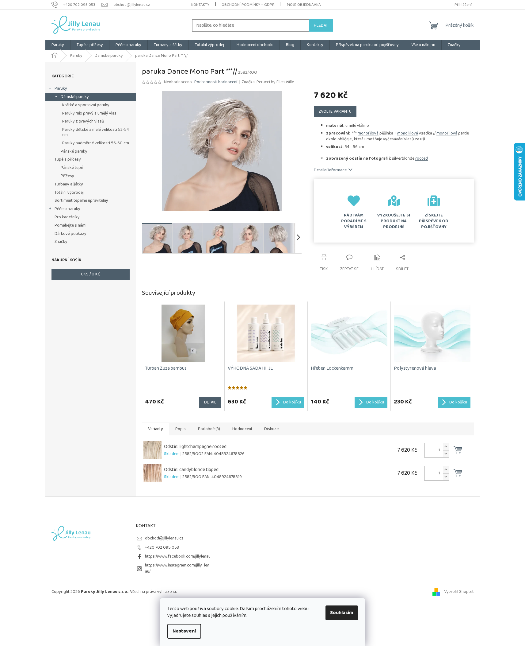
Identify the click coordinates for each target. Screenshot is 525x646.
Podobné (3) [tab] (209, 429)
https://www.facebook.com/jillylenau (178, 556)
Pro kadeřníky (67, 217)
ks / (90, 274)
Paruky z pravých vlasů (83, 121)
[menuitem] (57, 45)
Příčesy (67, 176)
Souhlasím (341, 613)
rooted (421, 158)
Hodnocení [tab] (242, 429)
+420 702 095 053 (162, 547)
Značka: (268, 82)
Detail (210, 402)
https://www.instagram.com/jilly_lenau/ (177, 568)
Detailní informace (330, 170)
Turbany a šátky (69, 184)
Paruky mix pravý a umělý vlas (89, 113)
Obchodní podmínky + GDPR (248, 5)
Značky (61, 241)
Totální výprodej (69, 192)
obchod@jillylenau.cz (164, 538)
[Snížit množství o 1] (446, 453)
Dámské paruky (75, 96)
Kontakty (200, 5)
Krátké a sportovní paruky (85, 105)
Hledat (321, 25)
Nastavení (184, 631)
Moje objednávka (304, 5)
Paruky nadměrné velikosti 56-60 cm (95, 143)
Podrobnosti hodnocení (215, 82)
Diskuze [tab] (271, 429)
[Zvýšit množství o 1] (446, 446)
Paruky (61, 88)
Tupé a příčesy (68, 159)
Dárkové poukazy (70, 233)
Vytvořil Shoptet (459, 591)
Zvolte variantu (335, 111)
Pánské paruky (74, 151)
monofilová (368, 133)
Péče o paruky (67, 208)
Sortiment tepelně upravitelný (81, 200)
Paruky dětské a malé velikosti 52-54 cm (95, 132)
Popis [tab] (180, 429)
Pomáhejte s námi (70, 225)
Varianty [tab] (155, 429)
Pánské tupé (72, 167)
